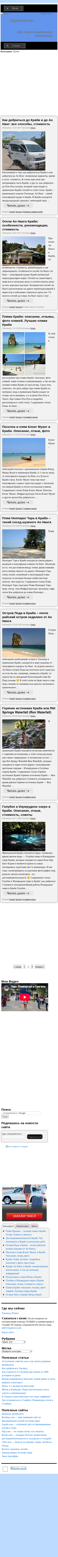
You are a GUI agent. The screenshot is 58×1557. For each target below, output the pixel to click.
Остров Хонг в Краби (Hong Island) (23, 1294)
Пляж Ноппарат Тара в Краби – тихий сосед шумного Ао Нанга (26, 520)
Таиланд (18, 211)
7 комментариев (30, 508)
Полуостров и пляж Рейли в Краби (23, 1276)
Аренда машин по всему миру (17, 1452)
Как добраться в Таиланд (14, 1368)
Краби (12, 211)
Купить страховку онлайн (15, 1448)
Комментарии (23, 1226)
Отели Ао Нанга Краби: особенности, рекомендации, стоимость (25, 225)
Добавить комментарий (33, 211)
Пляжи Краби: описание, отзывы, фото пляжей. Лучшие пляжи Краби (28, 320)
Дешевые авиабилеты (13, 1413)
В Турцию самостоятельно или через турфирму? (26, 1396)
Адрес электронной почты (11, 1134)
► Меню (12, 8)
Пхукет (15, 1313)
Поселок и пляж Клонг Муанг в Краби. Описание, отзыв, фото (26, 428)
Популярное (8, 1226)
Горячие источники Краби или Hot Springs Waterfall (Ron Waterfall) (28, 710)
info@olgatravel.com (11, 1327)
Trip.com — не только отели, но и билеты (23, 1431)
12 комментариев (30, 417)
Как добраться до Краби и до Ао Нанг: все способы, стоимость (27, 122)
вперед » (39, 966)
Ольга (32, 127)
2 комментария (29, 603)
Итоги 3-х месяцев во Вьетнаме (18, 1385)
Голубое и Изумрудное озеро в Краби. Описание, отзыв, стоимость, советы (26, 810)
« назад (17, 966)
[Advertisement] (29, 84)
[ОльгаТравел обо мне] (46, 21)
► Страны (14, 45)
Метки (34, 1226)
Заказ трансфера (10, 1456)
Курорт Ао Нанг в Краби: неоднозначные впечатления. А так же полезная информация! (27, 1270)
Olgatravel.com (22, 20)
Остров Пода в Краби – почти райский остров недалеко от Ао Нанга (27, 617)
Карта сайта (8, 1332)
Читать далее (18, 205)
